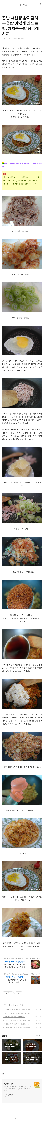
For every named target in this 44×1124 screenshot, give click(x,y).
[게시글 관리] (11, 993)
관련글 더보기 (38, 1035)
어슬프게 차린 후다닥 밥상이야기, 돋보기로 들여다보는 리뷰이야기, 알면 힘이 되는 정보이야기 (17, 1088)
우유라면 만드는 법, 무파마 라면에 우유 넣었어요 (15, 1009)
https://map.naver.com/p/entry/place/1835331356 (19, 958)
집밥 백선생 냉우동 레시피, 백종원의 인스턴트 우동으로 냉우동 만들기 (15, 1028)
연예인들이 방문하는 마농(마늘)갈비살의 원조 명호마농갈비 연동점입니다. (15, 965)
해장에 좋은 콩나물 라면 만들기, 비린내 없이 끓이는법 (15, 1024)
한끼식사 (9, 1005)
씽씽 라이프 (9, 1083)
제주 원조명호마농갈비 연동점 (14, 961)
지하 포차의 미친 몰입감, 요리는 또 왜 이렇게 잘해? (15, 981)
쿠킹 (5, 1005)
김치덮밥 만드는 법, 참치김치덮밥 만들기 (14, 1017)
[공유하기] (8, 993)
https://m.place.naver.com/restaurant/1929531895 (19, 974)
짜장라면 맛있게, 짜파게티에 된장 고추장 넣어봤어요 (15, 1020)
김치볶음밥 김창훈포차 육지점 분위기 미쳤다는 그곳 (15, 977)
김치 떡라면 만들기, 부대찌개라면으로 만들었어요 (15, 1013)
